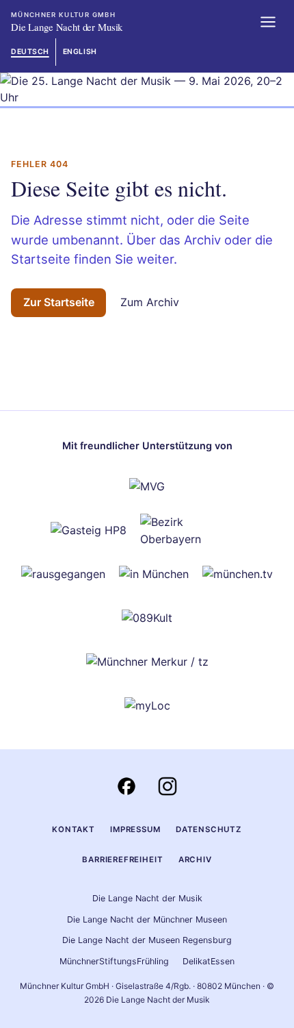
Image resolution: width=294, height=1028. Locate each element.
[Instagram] (167, 786)
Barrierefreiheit (122, 859)
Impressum (135, 829)
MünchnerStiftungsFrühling (114, 961)
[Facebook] (126, 786)
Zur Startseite (58, 302)
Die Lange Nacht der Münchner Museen (147, 919)
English (80, 51)
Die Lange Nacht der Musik (147, 898)
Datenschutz (209, 829)
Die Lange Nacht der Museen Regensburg (147, 940)
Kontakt (73, 829)
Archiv (195, 859)
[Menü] (268, 22)
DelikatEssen (209, 961)
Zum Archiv (149, 302)
